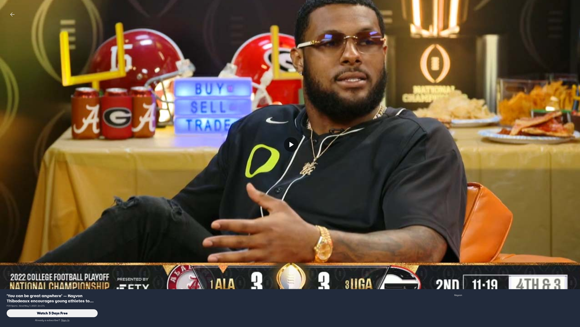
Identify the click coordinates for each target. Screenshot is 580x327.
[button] (12, 14)
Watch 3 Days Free (52, 313)
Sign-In (65, 320)
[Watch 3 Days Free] (291, 144)
